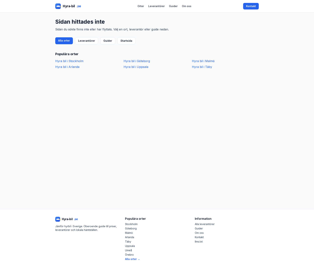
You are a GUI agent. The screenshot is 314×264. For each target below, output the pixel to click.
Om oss (186, 6)
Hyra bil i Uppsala (136, 67)
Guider (173, 6)
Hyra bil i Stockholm (69, 61)
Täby (128, 241)
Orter (141, 6)
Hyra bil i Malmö (203, 61)
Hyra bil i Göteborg (137, 61)
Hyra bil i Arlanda (67, 67)
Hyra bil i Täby (202, 67)
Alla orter (64, 40)
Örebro (129, 254)
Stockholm (131, 224)
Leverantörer (156, 6)
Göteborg (131, 228)
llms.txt (199, 241)
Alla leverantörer (205, 224)
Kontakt (251, 6)
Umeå (128, 250)
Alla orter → (132, 259)
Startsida (126, 40)
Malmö (129, 232)
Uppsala (130, 245)
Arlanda (129, 237)
